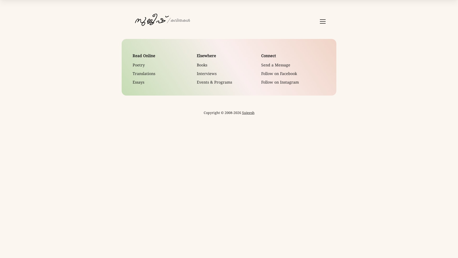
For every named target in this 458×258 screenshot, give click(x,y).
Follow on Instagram (280, 82)
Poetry (139, 65)
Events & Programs (214, 82)
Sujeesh (248, 113)
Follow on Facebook (279, 74)
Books (202, 65)
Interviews (207, 74)
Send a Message (275, 65)
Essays (138, 82)
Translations (144, 74)
